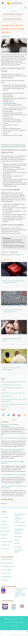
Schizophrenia (18, 536)
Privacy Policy (14, 622)
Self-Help (17, 540)
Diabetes (3, 538)
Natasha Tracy (6, 36)
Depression (4, 535)
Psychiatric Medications (7, 563)
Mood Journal (4, 580)
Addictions (4, 521)
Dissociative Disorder (6, 541)
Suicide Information (6, 573)
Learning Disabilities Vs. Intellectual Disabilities (13, 474)
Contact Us (16, 618)
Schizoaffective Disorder (19, 551)
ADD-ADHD (4, 517)
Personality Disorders (20, 525)
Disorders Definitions (6, 559)
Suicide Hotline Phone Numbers (11, 385)
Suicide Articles (5, 396)
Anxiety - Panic (5, 528)
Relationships (18, 533)
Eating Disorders (5, 545)
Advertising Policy (14, 625)
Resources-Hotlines (6, 570)
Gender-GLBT (5, 548)
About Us (11, 618)
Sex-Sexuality (18, 547)
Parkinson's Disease (20, 522)
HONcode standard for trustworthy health (20, 592)
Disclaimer (21, 622)
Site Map (6, 618)
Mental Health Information (8, 566)
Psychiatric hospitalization (9, 103)
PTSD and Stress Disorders (19, 530)
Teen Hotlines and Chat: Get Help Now (13, 393)
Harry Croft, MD (17, 254)
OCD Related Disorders (18, 519)
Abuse (2, 514)
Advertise (21, 618)
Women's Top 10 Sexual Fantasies (9, 424)
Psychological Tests (6, 576)
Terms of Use (7, 622)
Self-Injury (17, 543)
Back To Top (4, 503)
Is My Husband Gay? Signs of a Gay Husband (12, 449)
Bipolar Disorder (5, 531)
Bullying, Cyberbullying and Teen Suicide (13, 381)
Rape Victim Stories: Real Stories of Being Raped (13, 438)
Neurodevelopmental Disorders (20, 515)
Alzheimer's (4, 524)
